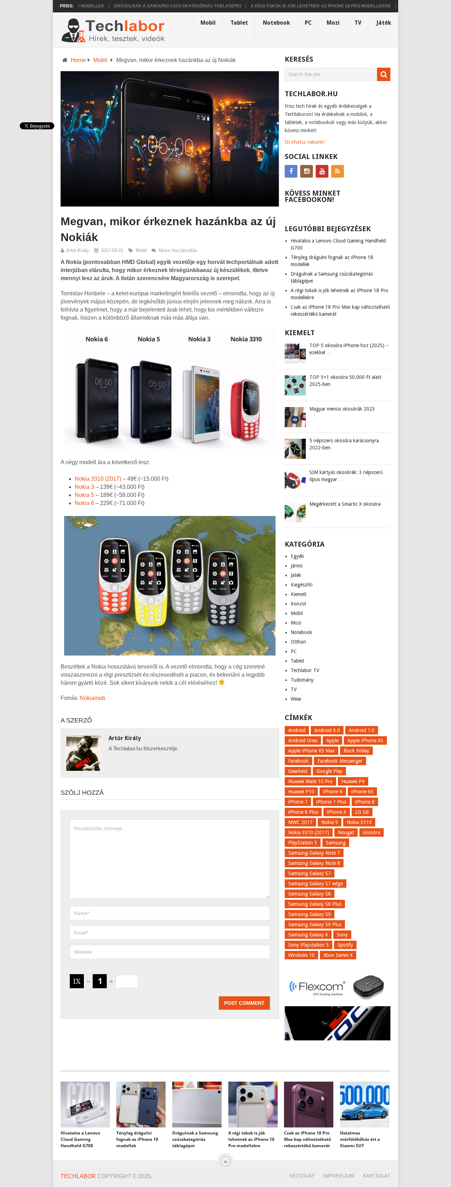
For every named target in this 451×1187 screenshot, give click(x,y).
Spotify (345, 945)
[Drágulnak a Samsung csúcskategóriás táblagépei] (197, 1104)
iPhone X (336, 812)
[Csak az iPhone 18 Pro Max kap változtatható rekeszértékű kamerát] (308, 1104)
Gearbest (298, 771)
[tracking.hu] (337, 1038)
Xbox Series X (338, 955)
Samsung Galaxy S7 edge (315, 883)
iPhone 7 (298, 802)
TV (358, 22)
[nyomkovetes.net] (337, 1002)
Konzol (298, 604)
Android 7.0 (362, 730)
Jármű (297, 565)
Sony (342, 934)
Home (78, 60)
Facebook (298, 761)
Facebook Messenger (340, 761)
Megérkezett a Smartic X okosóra (345, 504)
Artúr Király (77, 250)
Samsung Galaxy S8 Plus (314, 904)
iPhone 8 (365, 802)
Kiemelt (299, 594)
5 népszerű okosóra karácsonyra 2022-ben (344, 444)
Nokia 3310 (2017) (98, 479)
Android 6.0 (327, 730)
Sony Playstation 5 (308, 945)
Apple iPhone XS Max (311, 751)
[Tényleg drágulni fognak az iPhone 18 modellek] (141, 1104)
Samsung (336, 842)
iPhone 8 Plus (303, 812)
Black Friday (356, 751)
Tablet (239, 22)
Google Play (329, 771)
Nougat (346, 832)
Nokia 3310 (359, 822)
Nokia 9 (329, 822)
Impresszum (338, 1176)
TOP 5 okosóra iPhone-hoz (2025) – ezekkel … (349, 349)
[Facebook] (291, 171)
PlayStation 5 (302, 842)
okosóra (371, 832)
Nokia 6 (85, 503)
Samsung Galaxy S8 (309, 894)
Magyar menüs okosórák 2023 (342, 409)
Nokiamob (92, 698)
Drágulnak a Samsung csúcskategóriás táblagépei (155, 6)
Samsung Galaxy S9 (309, 914)
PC (308, 22)
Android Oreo (302, 740)
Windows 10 (301, 955)
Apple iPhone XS (365, 740)
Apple (332, 740)
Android (296, 730)
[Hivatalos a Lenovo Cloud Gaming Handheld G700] (85, 1104)
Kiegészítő (302, 585)
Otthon (298, 642)
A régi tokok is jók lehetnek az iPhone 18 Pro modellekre (298, 6)
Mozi (333, 22)
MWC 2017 (300, 822)
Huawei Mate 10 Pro (310, 781)
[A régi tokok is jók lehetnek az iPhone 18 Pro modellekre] (253, 1104)
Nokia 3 (84, 487)
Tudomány (302, 680)
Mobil (208, 22)
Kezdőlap (302, 1176)
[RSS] (337, 171)
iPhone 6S (362, 791)
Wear (296, 699)
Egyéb (297, 556)
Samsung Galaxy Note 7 (314, 853)
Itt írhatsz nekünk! (305, 142)
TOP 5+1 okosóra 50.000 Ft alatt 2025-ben (345, 380)
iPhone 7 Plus (331, 802)
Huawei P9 (353, 781)
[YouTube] (322, 171)
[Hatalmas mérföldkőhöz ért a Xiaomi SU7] (364, 1104)
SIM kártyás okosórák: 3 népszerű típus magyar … (346, 475)
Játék (383, 22)
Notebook (276, 22)
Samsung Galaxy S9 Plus (314, 924)
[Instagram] (306, 171)
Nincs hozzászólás (178, 250)
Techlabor (78, 1176)
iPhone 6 (332, 791)
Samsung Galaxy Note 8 (314, 863)
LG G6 (362, 812)
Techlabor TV (305, 670)
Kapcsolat (376, 1176)
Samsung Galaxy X (308, 934)
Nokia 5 (84, 495)
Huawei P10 (301, 791)
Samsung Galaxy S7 (309, 873)
